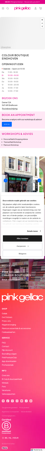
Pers (4, 386)
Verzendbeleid (26, 412)
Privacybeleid (24, 408)
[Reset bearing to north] (42, 26)
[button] (38, 450)
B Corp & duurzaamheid (12, 379)
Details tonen (32, 231)
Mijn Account (7, 350)
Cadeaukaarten (8, 332)
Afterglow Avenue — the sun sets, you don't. (22, 2)
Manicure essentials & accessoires (16, 328)
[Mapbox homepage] (6, 47)
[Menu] (3, 8)
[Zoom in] (42, 19)
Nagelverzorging (9, 324)
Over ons (6, 375)
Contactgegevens (8, 416)
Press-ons (6, 321)
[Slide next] (39, 180)
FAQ (4, 342)
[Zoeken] (7, 8)
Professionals (8, 365)
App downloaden (9, 361)
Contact (5, 346)
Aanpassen (21, 246)
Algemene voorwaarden (10, 412)
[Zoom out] (42, 23)
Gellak (4, 313)
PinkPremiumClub (9, 357)
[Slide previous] (6, 180)
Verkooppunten (8, 394)
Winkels (5, 383)
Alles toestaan (22, 238)
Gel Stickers (7, 317)
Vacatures (6, 390)
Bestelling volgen (9, 354)
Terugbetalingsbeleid (9, 408)
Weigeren (22, 254)
